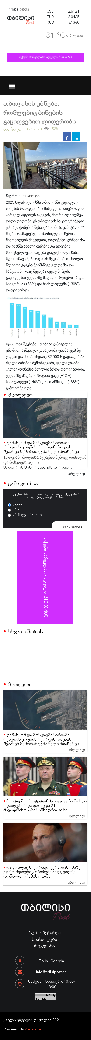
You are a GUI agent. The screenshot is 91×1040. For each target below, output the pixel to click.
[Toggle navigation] (12, 84)
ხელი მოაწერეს (21, 464)
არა (16, 509)
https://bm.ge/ (29, 196)
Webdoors (34, 1028)
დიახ (17, 504)
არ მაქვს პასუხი (27, 514)
